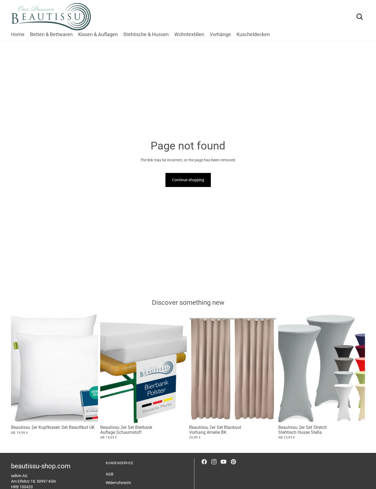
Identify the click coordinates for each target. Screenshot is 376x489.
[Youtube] (223, 461)
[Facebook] (204, 461)
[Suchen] (359, 17)
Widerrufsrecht (118, 482)
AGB (109, 474)
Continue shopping (188, 180)
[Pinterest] (233, 461)
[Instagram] (214, 461)
